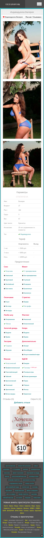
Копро (24, 328)
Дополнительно (29, 341)
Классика (9, 271)
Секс (6, 267)
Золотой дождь (10, 328)
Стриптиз (26, 297)
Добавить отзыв (22, 402)
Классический (11, 363)
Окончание (8, 297)
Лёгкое (8, 324)
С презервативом (30, 271)
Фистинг (25, 315)
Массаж (7, 359)
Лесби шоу (8, 315)
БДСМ (24, 359)
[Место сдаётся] (22, 407)
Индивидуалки (25, 234)
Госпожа (30, 368)
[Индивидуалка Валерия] (22, 50)
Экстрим (7, 341)
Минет (24, 267)
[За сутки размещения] (22, 432)
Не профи (27, 306)
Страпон (9, 346)
